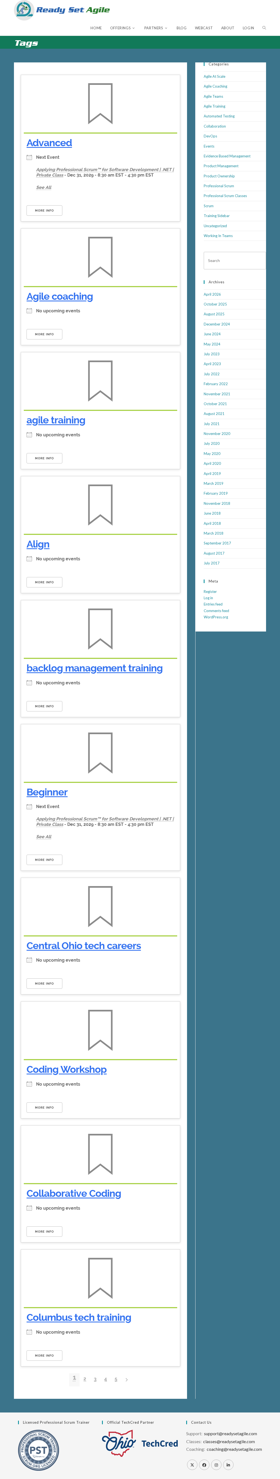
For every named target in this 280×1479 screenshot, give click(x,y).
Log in (208, 598)
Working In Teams (218, 235)
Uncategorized (215, 226)
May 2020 (212, 453)
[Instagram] (216, 1465)
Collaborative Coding (74, 1193)
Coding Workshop (67, 1069)
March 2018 (213, 533)
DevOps (210, 136)
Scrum (209, 206)
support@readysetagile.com (230, 1433)
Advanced (49, 142)
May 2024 (212, 344)
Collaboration (215, 126)
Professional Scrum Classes (225, 196)
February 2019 (216, 493)
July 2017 (212, 563)
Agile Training (214, 106)
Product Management (221, 166)
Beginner (47, 792)
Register (210, 591)
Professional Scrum (219, 186)
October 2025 (215, 304)
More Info (44, 210)
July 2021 (212, 424)
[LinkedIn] (228, 1465)
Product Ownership (219, 176)
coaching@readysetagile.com (234, 1449)
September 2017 (217, 543)
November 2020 (217, 433)
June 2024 (212, 334)
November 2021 (217, 394)
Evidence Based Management (227, 156)
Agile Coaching (215, 86)
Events (209, 146)
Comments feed (216, 611)
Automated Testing (219, 116)
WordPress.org (216, 617)
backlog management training (95, 668)
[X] (192, 1465)
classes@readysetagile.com (229, 1441)
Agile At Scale (214, 76)
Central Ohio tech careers (84, 945)
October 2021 (215, 404)
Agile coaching (60, 296)
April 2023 (212, 364)
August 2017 (214, 553)
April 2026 (212, 294)
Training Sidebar (217, 216)
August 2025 (214, 314)
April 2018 (212, 523)
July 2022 (212, 374)
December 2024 (217, 324)
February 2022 (216, 384)
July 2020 (212, 443)
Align (38, 544)
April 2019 (212, 473)
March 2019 (213, 483)
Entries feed (213, 604)
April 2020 (212, 463)
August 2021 (214, 413)
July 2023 (212, 354)
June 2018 (212, 513)
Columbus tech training (79, 1317)
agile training (56, 420)
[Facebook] (204, 1465)
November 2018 (217, 503)
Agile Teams (213, 96)
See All (43, 187)
